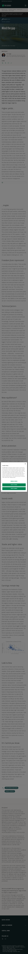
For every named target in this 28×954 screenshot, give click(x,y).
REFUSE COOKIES (14, 484)
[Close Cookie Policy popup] (25, 463)
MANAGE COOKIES (14, 481)
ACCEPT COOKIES (14, 488)
